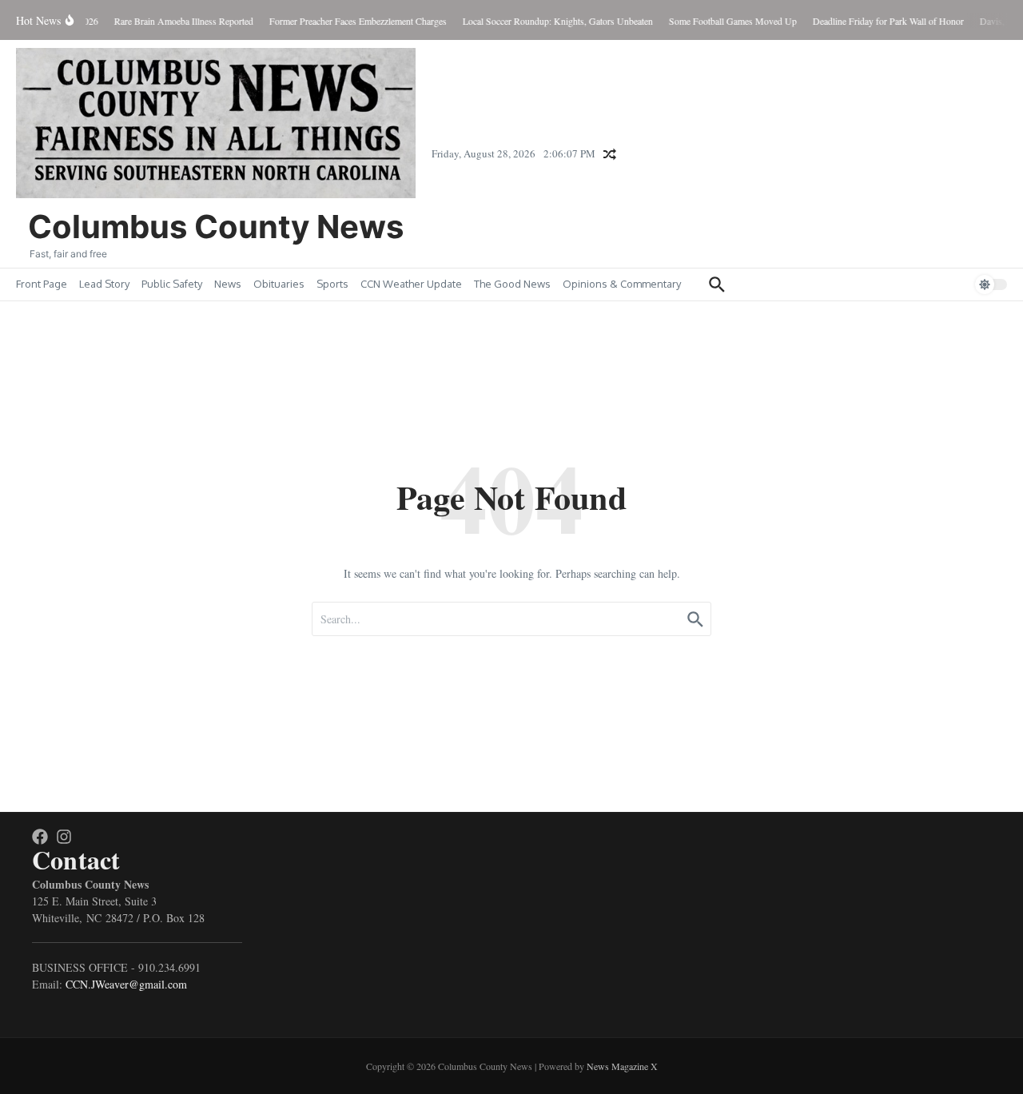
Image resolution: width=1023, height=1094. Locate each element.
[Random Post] (609, 154)
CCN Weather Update (411, 283)
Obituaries (279, 283)
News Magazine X (622, 1066)
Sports (332, 283)
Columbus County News (216, 226)
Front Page (41, 283)
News (227, 283)
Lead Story (104, 283)
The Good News (512, 283)
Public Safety (171, 283)
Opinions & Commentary (622, 283)
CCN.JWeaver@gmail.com (126, 984)
